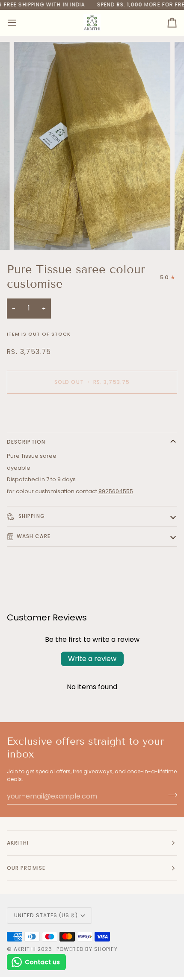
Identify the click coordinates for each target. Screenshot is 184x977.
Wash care (33, 536)
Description (26, 441)
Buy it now (92, 411)
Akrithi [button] (18, 842)
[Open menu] (20, 23)
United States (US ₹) (46, 915)
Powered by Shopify (86, 949)
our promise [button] (26, 868)
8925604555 (115, 491)
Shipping (31, 516)
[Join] (170, 795)
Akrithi (25, 949)
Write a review (92, 659)
